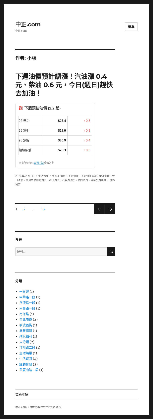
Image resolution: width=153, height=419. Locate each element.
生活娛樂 (25, 353)
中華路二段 (27, 297)
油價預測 (82, 180)
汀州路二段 (27, 347)
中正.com (28, 24)
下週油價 (73, 175)
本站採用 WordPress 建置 (45, 407)
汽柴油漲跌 (68, 180)
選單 (131, 27)
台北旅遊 (25, 319)
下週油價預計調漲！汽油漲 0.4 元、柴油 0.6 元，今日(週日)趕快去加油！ (64, 84)
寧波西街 (25, 325)
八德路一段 (27, 303)
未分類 (24, 342)
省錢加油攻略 (98, 180)
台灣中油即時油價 (36, 180)
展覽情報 (25, 331)
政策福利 (25, 336)
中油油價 (104, 175)
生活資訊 (43, 175)
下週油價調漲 (89, 175)
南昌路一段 (27, 308)
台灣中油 (39, 162)
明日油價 (54, 180)
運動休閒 (25, 364)
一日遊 (24, 292)
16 (43, 209)
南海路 (24, 314)
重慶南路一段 (28, 370)
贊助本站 (21, 394)
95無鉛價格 (59, 175)
